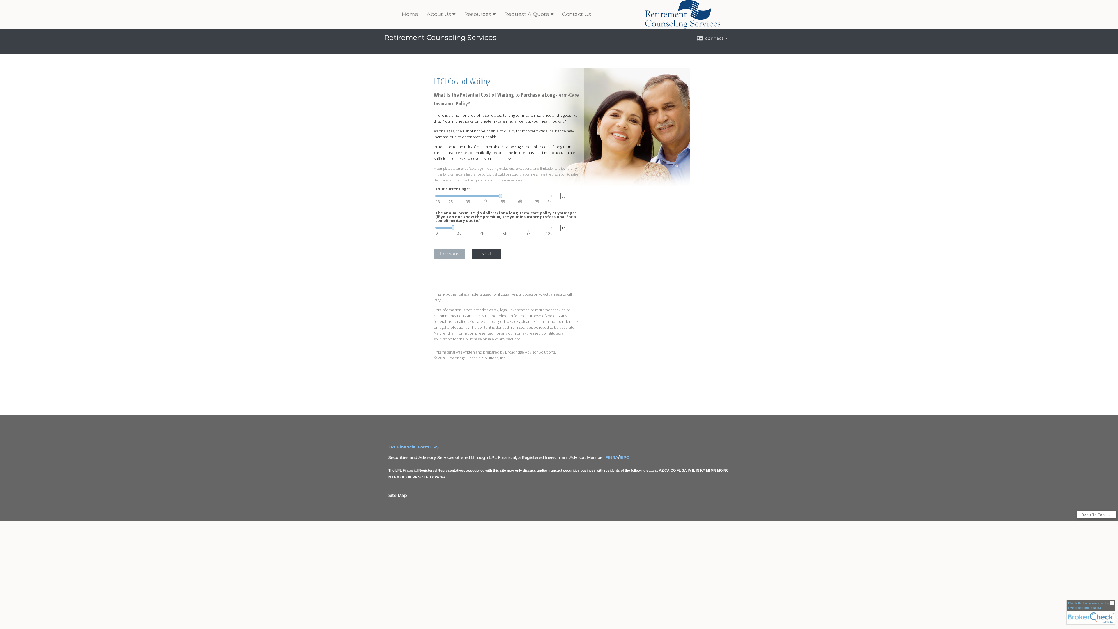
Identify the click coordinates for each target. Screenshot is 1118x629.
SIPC (624, 457)
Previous (449, 253)
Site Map (397, 495)
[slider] (493, 196)
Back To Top (1093, 515)
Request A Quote (526, 14)
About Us (439, 14)
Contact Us (576, 14)
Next (486, 253)
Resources (477, 14)
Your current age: (452, 189)
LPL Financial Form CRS (413, 447)
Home (410, 14)
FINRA (611, 457)
